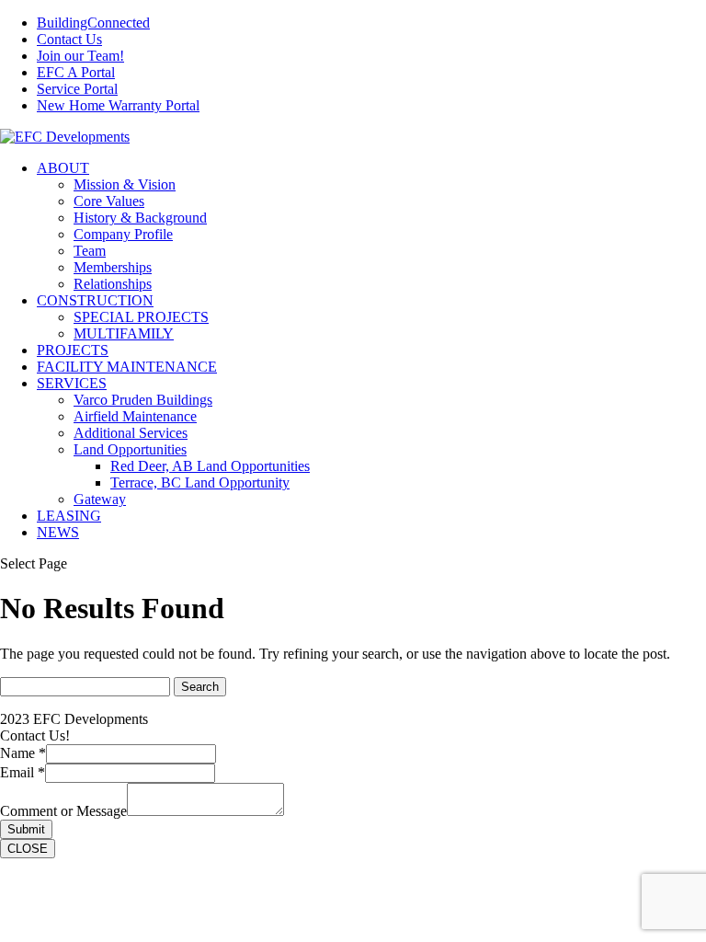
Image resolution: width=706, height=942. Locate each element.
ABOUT (63, 168)
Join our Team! (80, 55)
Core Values (109, 201)
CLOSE (27, 849)
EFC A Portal (76, 72)
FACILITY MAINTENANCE (127, 366)
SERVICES (72, 383)
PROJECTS (72, 350)
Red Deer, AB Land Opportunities (210, 466)
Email (22, 772)
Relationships (113, 284)
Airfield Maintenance (135, 416)
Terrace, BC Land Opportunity (200, 482)
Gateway (100, 499)
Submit (26, 829)
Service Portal (77, 89)
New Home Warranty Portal (118, 105)
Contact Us (69, 39)
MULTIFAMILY (124, 333)
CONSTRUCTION (95, 300)
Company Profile (123, 234)
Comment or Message (63, 811)
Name (23, 753)
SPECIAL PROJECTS (141, 317)
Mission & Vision (125, 184)
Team (90, 250)
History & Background (140, 217)
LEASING (69, 515)
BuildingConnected (93, 22)
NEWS (58, 532)
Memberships (113, 267)
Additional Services (131, 433)
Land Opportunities (130, 449)
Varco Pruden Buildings (143, 400)
